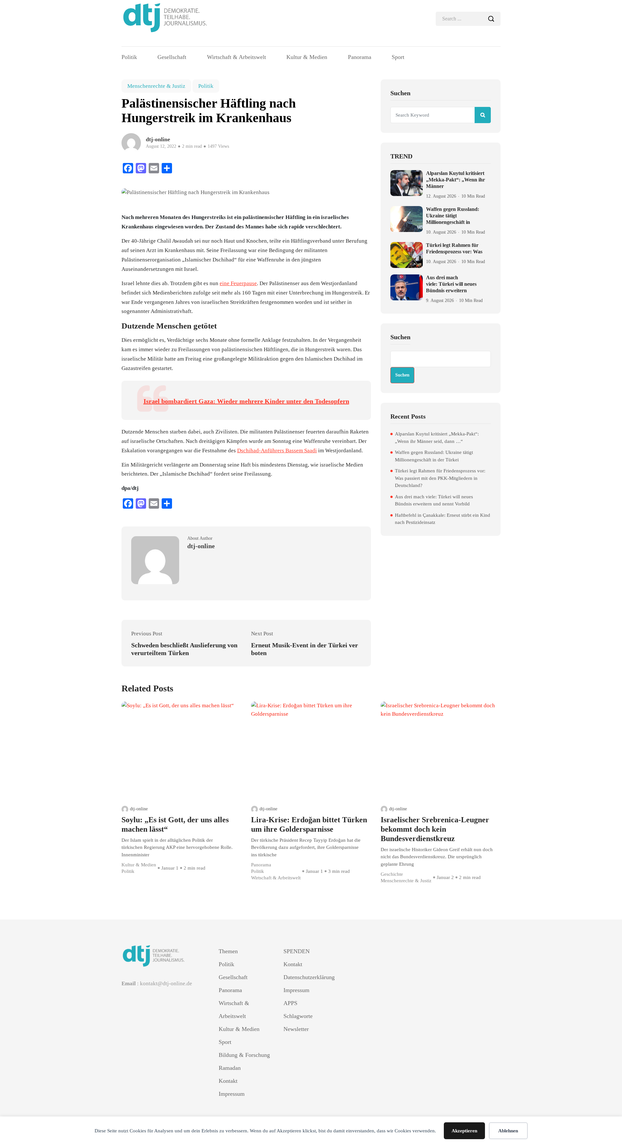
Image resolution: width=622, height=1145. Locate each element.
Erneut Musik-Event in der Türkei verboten (304, 649)
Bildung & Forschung (244, 1055)
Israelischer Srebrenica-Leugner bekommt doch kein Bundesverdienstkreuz (435, 829)
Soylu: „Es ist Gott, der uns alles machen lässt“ (175, 824)
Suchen (400, 337)
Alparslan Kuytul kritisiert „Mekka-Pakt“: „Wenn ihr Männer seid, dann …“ (437, 437)
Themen (228, 951)
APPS (290, 1003)
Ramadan (230, 1068)
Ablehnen (508, 1130)
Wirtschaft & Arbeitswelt (236, 57)
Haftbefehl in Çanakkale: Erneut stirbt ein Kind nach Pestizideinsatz (442, 519)
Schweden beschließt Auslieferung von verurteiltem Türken (184, 649)
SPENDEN (296, 951)
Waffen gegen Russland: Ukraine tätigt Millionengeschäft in (452, 215)
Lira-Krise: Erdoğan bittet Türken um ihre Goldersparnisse (309, 824)
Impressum (232, 1094)
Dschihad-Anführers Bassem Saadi (277, 450)
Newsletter (296, 1029)
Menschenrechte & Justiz (156, 86)
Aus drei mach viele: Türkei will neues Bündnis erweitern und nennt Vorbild (434, 500)
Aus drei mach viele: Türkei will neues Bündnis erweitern (451, 284)
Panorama (359, 57)
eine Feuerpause (238, 283)
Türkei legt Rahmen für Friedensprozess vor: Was (454, 248)
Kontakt (228, 1081)
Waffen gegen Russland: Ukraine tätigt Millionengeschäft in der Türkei (434, 456)
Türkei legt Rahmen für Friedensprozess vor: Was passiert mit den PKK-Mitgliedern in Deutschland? (440, 478)
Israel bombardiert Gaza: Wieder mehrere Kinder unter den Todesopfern (246, 401)
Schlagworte (298, 1016)
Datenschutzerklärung (309, 977)
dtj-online (139, 808)
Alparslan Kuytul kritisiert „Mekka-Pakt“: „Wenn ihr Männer (455, 179)
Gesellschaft (171, 57)
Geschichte (392, 874)
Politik (129, 57)
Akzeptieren (464, 1130)
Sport (398, 57)
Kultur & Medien (306, 57)
